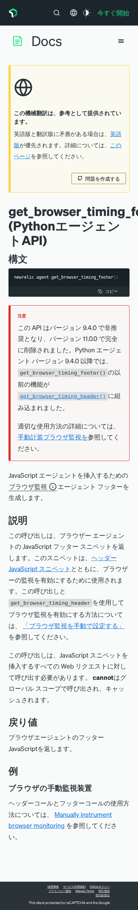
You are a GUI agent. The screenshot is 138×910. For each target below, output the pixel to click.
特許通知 (104, 891)
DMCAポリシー (100, 886)
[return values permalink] (42, 721)
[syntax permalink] (32, 258)
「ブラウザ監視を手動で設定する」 (74, 625)
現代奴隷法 (103, 895)
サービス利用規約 (74, 886)
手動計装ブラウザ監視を (53, 437)
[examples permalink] (23, 770)
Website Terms (84, 891)
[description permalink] (32, 519)
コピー (111, 291)
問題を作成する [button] (102, 178)
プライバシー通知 (59, 891)
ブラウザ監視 (28, 486)
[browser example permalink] (96, 788)
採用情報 (53, 886)
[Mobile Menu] (121, 41)
